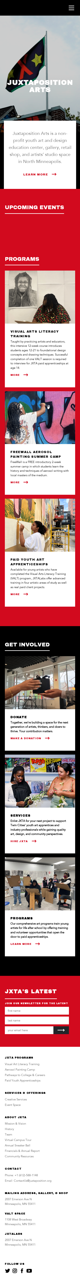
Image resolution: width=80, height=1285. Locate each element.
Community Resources (19, 1156)
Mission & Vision (15, 1123)
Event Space (13, 1105)
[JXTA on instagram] (14, 1270)
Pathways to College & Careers (25, 1075)
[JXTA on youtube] (29, 1270)
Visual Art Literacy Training (22, 1064)
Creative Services (16, 1099)
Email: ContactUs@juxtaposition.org (28, 1181)
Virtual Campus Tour (18, 1140)
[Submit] (61, 1030)
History (9, 1129)
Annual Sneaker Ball (17, 1145)
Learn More (35, 174)
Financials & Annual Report (22, 1151)
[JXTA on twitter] (7, 1270)
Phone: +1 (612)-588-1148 (21, 1175)
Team (8, 1134)
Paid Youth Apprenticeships (22, 1080)
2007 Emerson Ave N (18, 1199)
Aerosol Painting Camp (20, 1069)
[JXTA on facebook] (22, 1270)
